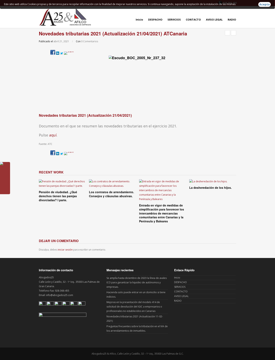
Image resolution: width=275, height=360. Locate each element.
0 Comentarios (89, 41)
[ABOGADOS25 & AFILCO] (65, 17)
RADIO (232, 19)
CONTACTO (193, 19)
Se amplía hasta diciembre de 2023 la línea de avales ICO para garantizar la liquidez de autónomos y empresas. (136, 282)
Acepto (264, 4)
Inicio (139, 19)
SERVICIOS (174, 19)
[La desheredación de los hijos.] (212, 181)
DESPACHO (155, 19)
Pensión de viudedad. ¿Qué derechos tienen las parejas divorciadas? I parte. (58, 196)
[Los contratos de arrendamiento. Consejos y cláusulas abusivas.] (112, 183)
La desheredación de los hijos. (210, 188)
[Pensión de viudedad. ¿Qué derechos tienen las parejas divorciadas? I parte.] (62, 183)
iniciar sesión (65, 249)
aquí (53, 135)
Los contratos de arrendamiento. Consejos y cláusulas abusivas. (111, 194)
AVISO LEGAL (214, 19)
